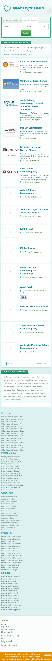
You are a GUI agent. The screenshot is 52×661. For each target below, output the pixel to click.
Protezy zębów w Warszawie (11, 537)
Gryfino (37, 120)
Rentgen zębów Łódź (8, 581)
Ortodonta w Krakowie (8, 499)
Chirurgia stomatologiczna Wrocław (13, 424)
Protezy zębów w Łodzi (9, 541)
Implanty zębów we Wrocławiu (11, 461)
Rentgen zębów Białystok (10, 598)
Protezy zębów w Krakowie (10, 539)
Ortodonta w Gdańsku (8, 506)
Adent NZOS (26, 287)
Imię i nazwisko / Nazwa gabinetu (11, 20)
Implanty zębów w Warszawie (11, 457)
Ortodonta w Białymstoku (9, 523)
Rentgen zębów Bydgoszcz (10, 610)
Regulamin (5, 627)
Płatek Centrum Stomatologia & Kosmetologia (28, 270)
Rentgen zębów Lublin (9, 591)
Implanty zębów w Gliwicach (11, 490)
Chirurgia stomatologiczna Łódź (12, 422)
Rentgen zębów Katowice (10, 595)
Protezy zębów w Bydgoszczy (11, 567)
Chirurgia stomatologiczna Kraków (13, 419)
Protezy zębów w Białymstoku (11, 558)
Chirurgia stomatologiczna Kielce (12, 448)
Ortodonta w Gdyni (7, 518)
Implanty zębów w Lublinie (10, 478)
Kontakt (3, 624)
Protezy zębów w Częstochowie (12, 560)
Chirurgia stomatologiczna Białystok (13, 445)
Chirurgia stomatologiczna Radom (13, 450)
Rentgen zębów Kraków (9, 579)
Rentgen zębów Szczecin (10, 588)
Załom (33, 138)
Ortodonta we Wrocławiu (9, 501)
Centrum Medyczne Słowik (33, 61)
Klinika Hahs (26, 229)
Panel (3, 638)
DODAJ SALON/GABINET (10, 636)
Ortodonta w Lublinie (8, 508)
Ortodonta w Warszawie (9, 497)
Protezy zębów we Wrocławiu (11, 544)
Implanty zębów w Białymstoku (11, 476)
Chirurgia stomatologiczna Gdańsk (13, 429)
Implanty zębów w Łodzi (9, 464)
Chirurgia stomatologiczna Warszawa (14, 417)
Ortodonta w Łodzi (7, 504)
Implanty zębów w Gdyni (9, 480)
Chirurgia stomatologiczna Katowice (13, 431)
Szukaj (26, 33)
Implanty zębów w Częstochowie (12, 485)
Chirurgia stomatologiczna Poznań (13, 426)
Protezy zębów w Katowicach (11, 555)
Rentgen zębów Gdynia (9, 603)
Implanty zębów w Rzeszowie (11, 487)
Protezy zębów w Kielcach (10, 565)
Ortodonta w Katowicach (9, 516)
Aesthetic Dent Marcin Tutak (34, 306)
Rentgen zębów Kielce (9, 607)
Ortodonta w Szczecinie (9, 511)
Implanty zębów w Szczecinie (11, 471)
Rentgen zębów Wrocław (9, 586)
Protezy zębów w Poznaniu (10, 546)
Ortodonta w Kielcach (8, 527)
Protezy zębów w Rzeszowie (11, 563)
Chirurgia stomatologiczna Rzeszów (13, 438)
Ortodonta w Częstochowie (10, 520)
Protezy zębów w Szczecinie (11, 553)
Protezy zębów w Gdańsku (10, 548)
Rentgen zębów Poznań (9, 593)
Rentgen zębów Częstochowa (11, 605)
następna (40, 364)
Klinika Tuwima (27, 248)
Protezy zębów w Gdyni (9, 570)
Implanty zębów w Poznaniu (10, 469)
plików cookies (23, 654)
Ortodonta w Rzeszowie (9, 530)
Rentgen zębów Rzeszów (10, 600)
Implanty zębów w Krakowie (10, 459)
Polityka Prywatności (8, 629)
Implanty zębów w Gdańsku (10, 466)
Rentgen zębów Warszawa (10, 577)
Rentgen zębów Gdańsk (9, 584)
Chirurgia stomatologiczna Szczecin (13, 436)
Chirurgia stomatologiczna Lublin (12, 433)
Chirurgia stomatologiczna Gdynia (13, 443)
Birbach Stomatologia (31, 128)
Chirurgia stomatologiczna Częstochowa (15, 440)
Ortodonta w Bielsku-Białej (10, 525)
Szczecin (39, 72)
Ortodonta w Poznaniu (9, 513)
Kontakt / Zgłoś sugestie (9, 645)
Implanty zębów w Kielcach (10, 483)
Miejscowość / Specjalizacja (30, 20)
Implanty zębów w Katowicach (11, 473)
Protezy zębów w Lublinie (10, 551)
